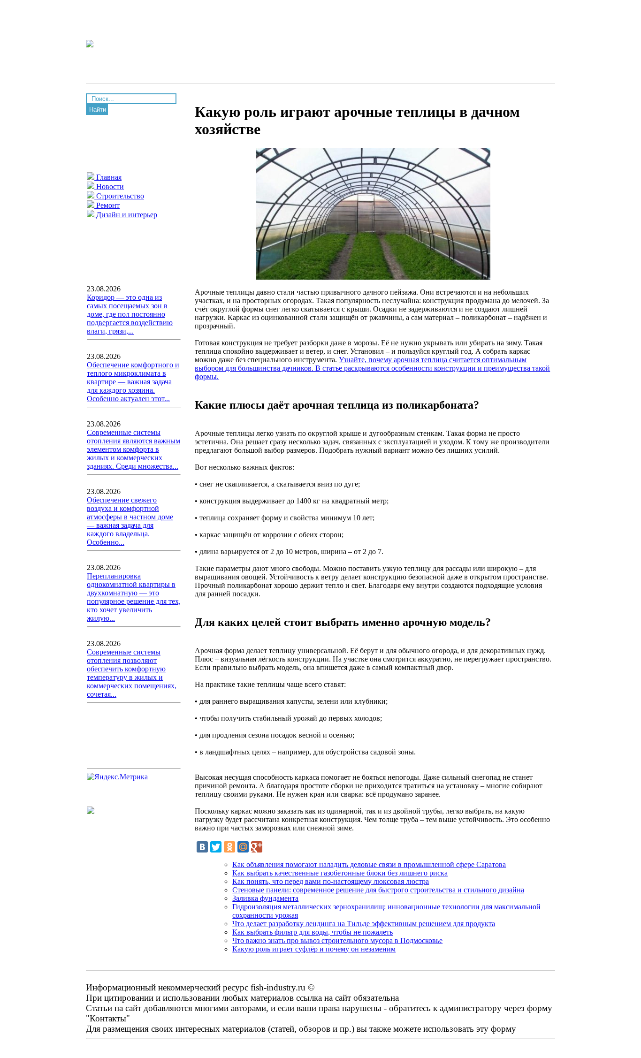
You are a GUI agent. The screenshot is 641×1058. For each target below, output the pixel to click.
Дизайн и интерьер (125, 215)
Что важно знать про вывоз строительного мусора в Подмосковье (337, 940)
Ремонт (107, 205)
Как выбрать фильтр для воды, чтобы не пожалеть (312, 932)
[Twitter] (215, 846)
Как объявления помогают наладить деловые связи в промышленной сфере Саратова (369, 864)
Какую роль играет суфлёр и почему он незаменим (314, 949)
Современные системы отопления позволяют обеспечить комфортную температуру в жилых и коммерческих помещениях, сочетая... (131, 673)
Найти (97, 109)
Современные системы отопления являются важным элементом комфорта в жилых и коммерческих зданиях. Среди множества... (133, 449)
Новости (109, 186)
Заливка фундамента (265, 898)
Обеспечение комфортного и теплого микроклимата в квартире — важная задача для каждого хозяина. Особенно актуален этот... (133, 382)
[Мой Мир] (243, 846)
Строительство (119, 196)
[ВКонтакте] (202, 846)
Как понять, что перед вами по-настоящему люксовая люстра (330, 881)
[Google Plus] (256, 846)
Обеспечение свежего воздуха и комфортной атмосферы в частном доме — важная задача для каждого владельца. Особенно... (130, 521)
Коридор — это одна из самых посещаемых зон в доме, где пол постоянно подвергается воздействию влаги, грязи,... (130, 314)
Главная (108, 177)
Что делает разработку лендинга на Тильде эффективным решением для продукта (363, 924)
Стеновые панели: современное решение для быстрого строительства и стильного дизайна (378, 890)
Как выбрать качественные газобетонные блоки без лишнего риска (340, 873)
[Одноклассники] (229, 846)
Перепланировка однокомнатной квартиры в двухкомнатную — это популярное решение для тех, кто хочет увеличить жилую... (134, 597)
